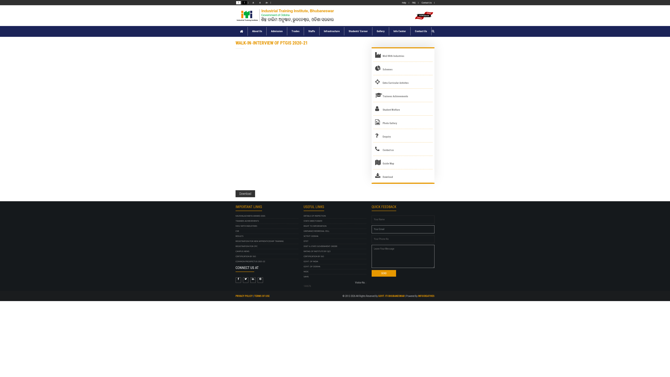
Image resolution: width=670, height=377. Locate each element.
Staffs (311, 31)
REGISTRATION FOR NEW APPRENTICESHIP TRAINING (260, 241)
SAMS (306, 277)
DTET (306, 241)
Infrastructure (332, 31)
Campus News (242, 251)
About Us (257, 31)
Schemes (388, 69)
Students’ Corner (358, 31)
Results (239, 236)
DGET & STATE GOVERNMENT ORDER (320, 246)
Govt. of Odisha (312, 267)
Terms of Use (262, 296)
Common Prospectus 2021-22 (250, 262)
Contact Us (427, 2)
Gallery (381, 31)
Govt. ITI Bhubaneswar (391, 296)
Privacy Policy (244, 296)
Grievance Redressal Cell (316, 231)
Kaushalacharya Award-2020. (251, 216)
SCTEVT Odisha (311, 236)
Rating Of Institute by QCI (317, 251)
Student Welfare (391, 109)
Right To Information (315, 226)
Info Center (399, 31)
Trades (295, 31)
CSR (237, 231)
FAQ (414, 2)
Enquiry (387, 136)
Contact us (388, 150)
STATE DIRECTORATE (313, 221)
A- (252, 2)
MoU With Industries (393, 56)
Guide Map (388, 163)
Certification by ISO (246, 256)
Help (404, 2)
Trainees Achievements (395, 96)
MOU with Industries (246, 226)
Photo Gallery (390, 123)
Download (245, 193)
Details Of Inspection (315, 216)
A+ (266, 2)
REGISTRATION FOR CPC (247, 246)
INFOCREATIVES (426, 296)
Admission (277, 31)
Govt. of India (311, 262)
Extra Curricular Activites (396, 83)
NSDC (306, 272)
